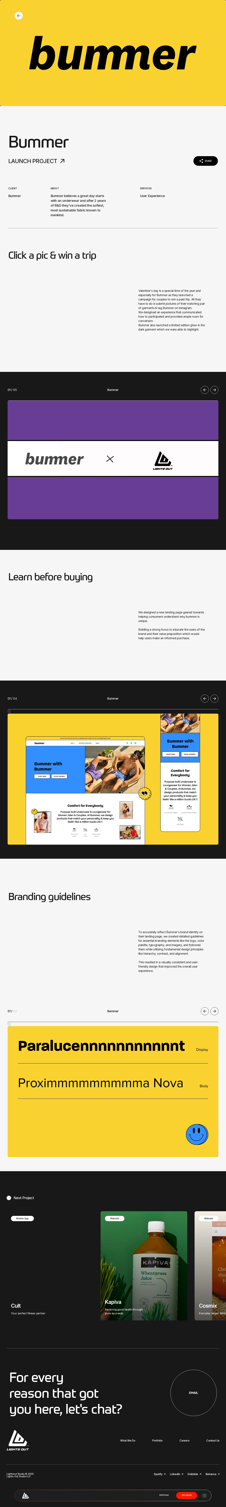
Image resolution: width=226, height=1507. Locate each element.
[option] (113, 452)
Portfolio (164, 1495)
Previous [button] (205, 390)
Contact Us (212, 1440)
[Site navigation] (204, 1495)
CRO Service (187, 1495)
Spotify (158, 1474)
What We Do (127, 1440)
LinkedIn (175, 1474)
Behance (211, 1474)
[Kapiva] (144, 1265)
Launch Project (32, 161)
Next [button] (214, 390)
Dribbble (193, 1474)
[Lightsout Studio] (25, 1495)
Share (208, 160)
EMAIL (193, 1393)
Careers (184, 1440)
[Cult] (50, 1265)
